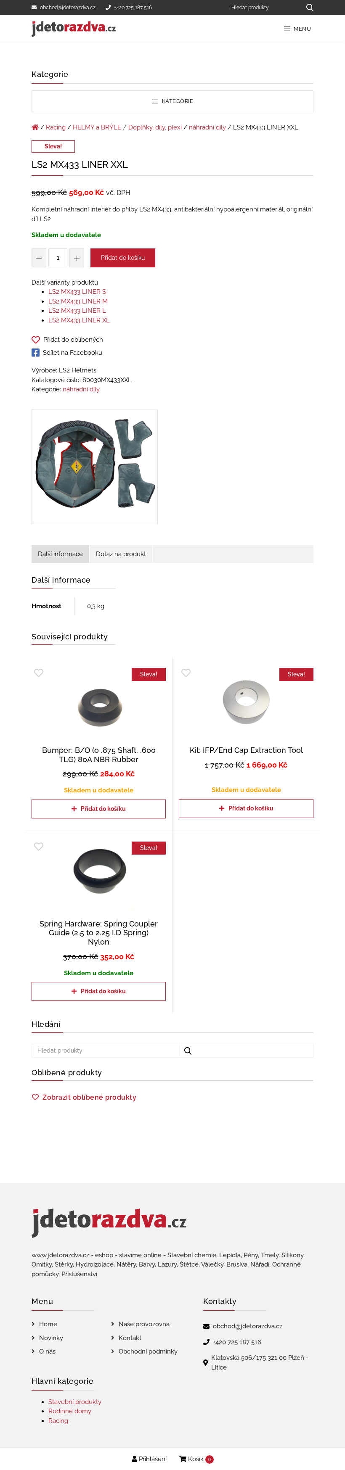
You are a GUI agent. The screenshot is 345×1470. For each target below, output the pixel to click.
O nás (47, 1351)
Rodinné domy (69, 1411)
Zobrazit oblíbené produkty (89, 1097)
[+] (76, 257)
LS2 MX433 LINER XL (79, 320)
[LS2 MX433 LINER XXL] (95, 468)
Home (48, 1324)
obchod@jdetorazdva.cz (68, 8)
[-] (39, 257)
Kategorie (176, 101)
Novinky (51, 1338)
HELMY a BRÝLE (97, 127)
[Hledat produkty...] (306, 7)
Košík (198, 1459)
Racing (56, 127)
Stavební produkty (74, 1402)
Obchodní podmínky (148, 1351)
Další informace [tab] (60, 554)
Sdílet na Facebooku (72, 352)
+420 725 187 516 (133, 8)
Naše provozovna (144, 1324)
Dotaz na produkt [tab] (121, 554)
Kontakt (130, 1338)
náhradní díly (207, 127)
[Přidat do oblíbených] (39, 673)
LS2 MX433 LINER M (78, 301)
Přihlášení (152, 1459)
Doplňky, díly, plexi (155, 127)
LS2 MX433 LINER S (77, 292)
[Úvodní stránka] (35, 127)
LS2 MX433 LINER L (77, 310)
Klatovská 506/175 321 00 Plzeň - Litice (259, 1362)
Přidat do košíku (123, 257)
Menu (301, 29)
